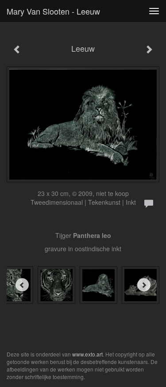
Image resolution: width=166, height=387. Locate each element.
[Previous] (22, 284)
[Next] (144, 284)
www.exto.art (87, 354)
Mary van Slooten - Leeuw (53, 11)
